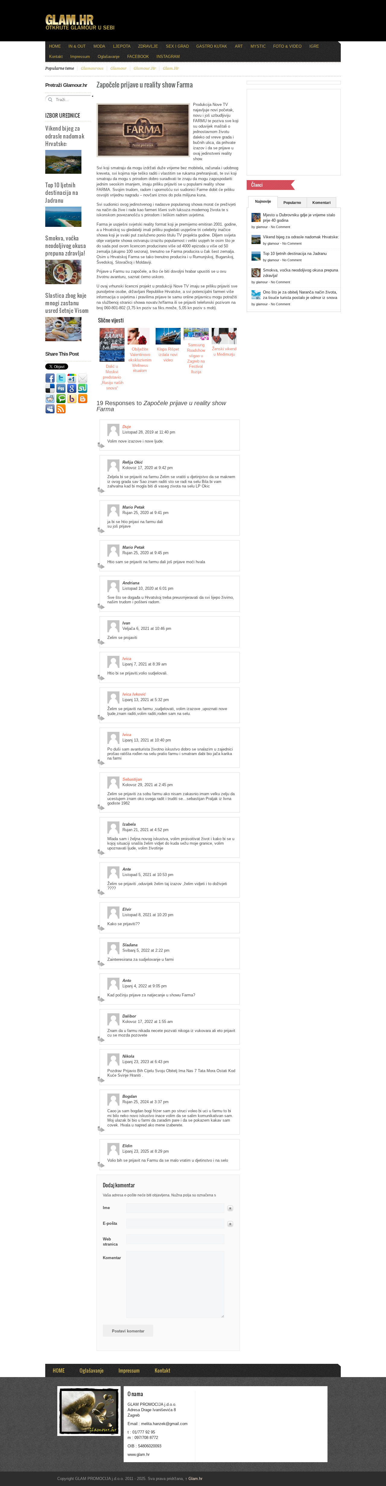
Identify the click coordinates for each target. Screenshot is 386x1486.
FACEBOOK (138, 56)
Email (82, 378)
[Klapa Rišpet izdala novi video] (168, 336)
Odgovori (102, 445)
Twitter (61, 378)
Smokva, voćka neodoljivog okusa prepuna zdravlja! (65, 245)
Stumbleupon (82, 388)
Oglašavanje (108, 56)
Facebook (50, 378)
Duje (126, 426)
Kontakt (56, 56)
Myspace (50, 409)
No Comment (280, 227)
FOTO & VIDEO (287, 46)
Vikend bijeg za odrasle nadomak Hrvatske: (64, 135)
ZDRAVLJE (148, 46)
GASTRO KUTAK (211, 46)
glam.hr (171, 68)
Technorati (61, 399)
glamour (118, 68)
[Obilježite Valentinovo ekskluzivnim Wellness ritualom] (140, 336)
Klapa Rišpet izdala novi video (168, 354)
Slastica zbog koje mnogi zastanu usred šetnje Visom (67, 302)
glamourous (92, 68)
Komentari (321, 203)
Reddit (50, 399)
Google (72, 388)
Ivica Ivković (134, 694)
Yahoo (72, 399)
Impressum (80, 56)
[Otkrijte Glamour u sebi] (80, 29)
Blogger (82, 399)
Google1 (72, 378)
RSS (61, 409)
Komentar (112, 1258)
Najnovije (263, 201)
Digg (61, 388)
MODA (99, 46)
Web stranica (110, 1242)
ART (239, 46)
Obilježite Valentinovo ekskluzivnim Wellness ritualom (139, 360)
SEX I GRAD (177, 46)
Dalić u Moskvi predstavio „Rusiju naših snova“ (112, 377)
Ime (106, 1207)
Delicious (50, 388)
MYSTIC (258, 46)
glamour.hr (145, 68)
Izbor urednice (62, 115)
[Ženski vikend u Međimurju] (224, 336)
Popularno (292, 203)
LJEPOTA (122, 46)
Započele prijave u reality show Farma (144, 84)
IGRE (314, 46)
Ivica (126, 658)
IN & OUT (77, 46)
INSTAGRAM (168, 56)
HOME (55, 46)
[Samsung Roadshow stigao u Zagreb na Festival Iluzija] (196, 334)
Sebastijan (132, 779)
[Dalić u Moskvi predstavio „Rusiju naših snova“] (112, 345)
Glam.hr (193, 1478)
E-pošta (110, 1223)
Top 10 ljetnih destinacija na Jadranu (61, 192)
